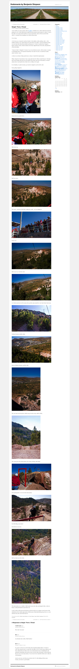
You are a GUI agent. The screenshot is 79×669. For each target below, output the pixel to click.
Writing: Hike (58, 45)
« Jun (56, 88)
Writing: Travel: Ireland (59, 47)
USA (60, 72)
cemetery (63, 55)
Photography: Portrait (59, 37)
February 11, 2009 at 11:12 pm (20, 645)
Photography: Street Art (59, 38)
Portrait (65, 68)
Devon (56, 57)
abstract (56, 53)
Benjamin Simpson (25, 28)
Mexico (33, 616)
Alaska (66, 54)
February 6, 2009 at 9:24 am (20, 627)
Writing (38, 616)
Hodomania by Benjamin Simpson (25, 4)
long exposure (57, 63)
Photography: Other (59, 36)
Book (57, 25)
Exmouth (59, 59)
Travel (36, 616)
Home (13, 20)
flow (61, 59)
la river (60, 62)
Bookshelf (57, 26)
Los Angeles (58, 64)
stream (59, 71)
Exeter (57, 59)
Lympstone (64, 65)
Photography (59, 68)
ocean (66, 67)
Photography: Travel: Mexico (60, 42)
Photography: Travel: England (60, 39)
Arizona (58, 55)
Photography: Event (59, 32)
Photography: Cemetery (59, 29)
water (63, 72)
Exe (55, 59)
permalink (13, 617)
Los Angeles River (58, 65)
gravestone (57, 60)
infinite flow (57, 62)
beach (60, 55)
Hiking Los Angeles (61, 60)
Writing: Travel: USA (59, 49)
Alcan (56, 55)
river (56, 69)
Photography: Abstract (59, 27)
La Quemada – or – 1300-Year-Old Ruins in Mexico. (42, 24)
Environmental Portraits (63, 58)
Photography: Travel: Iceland (60, 41)
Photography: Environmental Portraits (61, 31)
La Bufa (30, 30)
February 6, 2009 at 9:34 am (20, 636)
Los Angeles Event (64, 64)
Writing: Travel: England (59, 46)
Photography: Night (59, 35)
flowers (63, 59)
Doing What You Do (61, 57)
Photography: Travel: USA (60, 43)
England (57, 58)
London (63, 62)
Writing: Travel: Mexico (24, 616)
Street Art (62, 71)
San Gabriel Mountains (61, 69)
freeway (66, 59)
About (16, 20)
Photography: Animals (59, 28)
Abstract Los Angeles (59, 54)
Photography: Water (59, 44)
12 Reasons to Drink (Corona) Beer (18, 24)
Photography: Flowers (59, 33)
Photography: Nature (59, 34)
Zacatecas (41, 616)
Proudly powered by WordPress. (61, 666)
